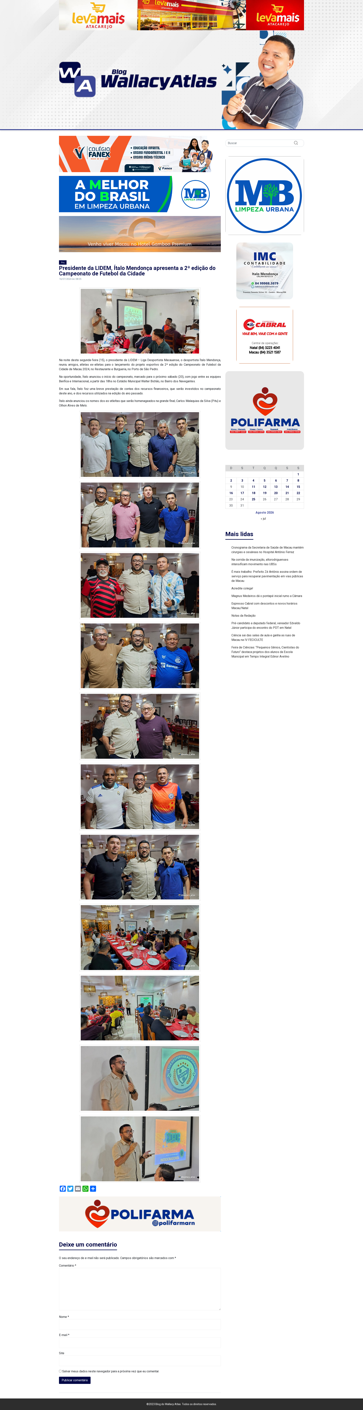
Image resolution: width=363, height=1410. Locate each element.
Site (61, 1353)
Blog (63, 262)
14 (287, 487)
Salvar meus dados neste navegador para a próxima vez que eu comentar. (110, 1371)
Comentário (67, 1265)
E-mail (64, 1335)
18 (253, 493)
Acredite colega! (242, 588)
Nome (64, 1317)
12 (264, 487)
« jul (263, 518)
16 (231, 493)
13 (276, 487)
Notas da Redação (243, 615)
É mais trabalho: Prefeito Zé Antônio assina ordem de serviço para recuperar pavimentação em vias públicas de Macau (267, 576)
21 (287, 493)
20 (276, 493)
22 (298, 493)
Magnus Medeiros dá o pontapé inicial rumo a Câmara (266, 596)
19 (264, 493)
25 (253, 499)
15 (298, 487)
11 (253, 487)
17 (242, 493)
